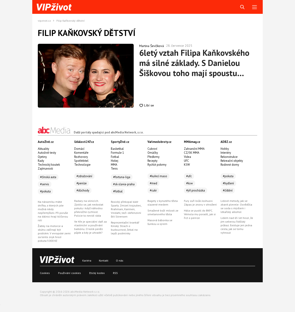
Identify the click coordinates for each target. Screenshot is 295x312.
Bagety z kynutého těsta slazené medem (163, 202)
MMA (114, 165)
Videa (187, 157)
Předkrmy (153, 157)
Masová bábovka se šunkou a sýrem (160, 222)
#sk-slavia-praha (124, 184)
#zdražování (84, 176)
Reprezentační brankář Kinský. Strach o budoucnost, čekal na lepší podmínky (125, 228)
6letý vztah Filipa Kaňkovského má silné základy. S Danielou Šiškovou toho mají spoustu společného (194, 63)
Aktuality (43, 149)
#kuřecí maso (158, 176)
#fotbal (118, 191)
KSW (187, 165)
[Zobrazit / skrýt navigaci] (254, 7)
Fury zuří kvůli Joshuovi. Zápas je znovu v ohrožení (200, 202)
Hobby (225, 149)
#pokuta (45, 191)
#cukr (153, 190)
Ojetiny (42, 157)
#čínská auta (48, 177)
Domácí (79, 149)
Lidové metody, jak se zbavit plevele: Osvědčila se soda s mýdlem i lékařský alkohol (236, 206)
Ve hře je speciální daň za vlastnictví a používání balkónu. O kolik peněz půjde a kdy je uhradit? (90, 227)
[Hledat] (242, 7)
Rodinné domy (230, 165)
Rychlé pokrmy (157, 165)
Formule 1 (117, 153)
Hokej (114, 161)
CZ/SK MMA (191, 153)
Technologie (82, 165)
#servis (44, 184)
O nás (119, 260)
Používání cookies (69, 273)
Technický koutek (49, 165)
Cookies (45, 273)
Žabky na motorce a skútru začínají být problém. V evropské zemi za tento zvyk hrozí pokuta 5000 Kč (54, 233)
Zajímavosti (45, 169)
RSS (115, 273)
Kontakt (103, 260)
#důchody (83, 190)
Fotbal (115, 157)
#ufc (189, 176)
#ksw (189, 183)
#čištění (228, 190)
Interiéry (226, 153)
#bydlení (228, 183)
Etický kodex (97, 273)
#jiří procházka (195, 190)
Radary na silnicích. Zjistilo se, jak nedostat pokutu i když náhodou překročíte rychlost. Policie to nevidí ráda (88, 208)
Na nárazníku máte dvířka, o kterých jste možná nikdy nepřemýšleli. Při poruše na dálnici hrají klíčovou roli (53, 211)
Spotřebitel (81, 161)
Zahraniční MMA (194, 149)
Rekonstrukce (229, 157)
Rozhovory (81, 157)
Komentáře (81, 153)
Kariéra (86, 260)
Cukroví (152, 149)
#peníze (82, 183)
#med (153, 183)
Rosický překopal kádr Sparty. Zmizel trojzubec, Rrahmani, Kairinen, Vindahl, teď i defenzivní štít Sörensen (126, 209)
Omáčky (153, 153)
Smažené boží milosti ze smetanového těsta (163, 212)
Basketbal (117, 149)
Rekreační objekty (232, 161)
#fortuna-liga (121, 177)
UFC (186, 161)
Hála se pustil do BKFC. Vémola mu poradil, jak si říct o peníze (200, 214)
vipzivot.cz (44, 20)
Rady (41, 161)
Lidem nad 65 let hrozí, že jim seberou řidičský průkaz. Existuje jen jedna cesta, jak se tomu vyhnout (237, 225)
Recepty (152, 161)
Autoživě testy (47, 153)
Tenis (114, 169)
